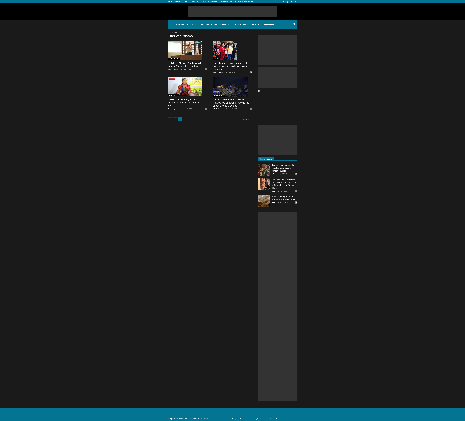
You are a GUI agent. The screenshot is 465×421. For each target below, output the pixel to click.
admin (274, 174)
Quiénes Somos (195, 2)
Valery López (172, 69)
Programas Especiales (185, 24)
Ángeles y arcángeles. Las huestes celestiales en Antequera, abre (283, 168)
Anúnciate (205, 2)
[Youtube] (295, 1)
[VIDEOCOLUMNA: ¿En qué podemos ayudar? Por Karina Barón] (187, 87)
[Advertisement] (232, 11)
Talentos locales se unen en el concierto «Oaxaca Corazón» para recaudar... (231, 66)
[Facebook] (283, 1)
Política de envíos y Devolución (244, 2)
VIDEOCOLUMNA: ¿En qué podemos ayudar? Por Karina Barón (184, 102)
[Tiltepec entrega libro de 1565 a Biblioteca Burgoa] (264, 201)
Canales (255, 24)
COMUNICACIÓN (173, 95)
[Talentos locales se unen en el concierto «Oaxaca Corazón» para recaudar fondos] (232, 50)
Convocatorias (240, 24)
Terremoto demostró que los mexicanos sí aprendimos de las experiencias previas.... (231, 102)
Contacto (214, 2)
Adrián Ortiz (217, 109)
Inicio (186, 2)
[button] (294, 24)
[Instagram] (287, 1)
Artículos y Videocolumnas (214, 24)
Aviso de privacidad (225, 2)
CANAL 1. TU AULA (174, 59)
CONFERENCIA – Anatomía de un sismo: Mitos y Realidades (186, 65)
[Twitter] (291, 1)
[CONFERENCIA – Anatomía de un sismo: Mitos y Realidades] (187, 50)
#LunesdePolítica (219, 95)
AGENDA (216, 59)
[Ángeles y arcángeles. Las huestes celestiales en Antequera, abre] (264, 170)
